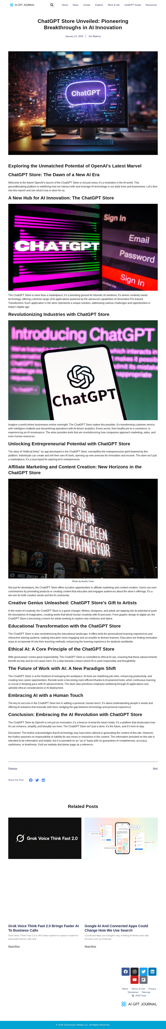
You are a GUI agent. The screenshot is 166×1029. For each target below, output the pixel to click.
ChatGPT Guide (132, 5)
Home (65, 5)
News (75, 5)
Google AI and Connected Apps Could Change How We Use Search (116, 928)
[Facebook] (126, 972)
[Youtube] (134, 980)
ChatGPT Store (77, 726)
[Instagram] (134, 972)
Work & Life (114, 5)
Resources (151, 5)
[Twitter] (143, 972)
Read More (14, 946)
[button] (52, 5)
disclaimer (63, 744)
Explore (99, 5)
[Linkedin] (152, 972)
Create (86, 5)
